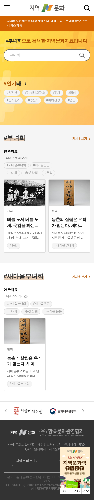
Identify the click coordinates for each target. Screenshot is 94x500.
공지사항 (70, 444)
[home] (47, 8)
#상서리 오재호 (35, 92)
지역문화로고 (58, 449)
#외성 (72, 92)
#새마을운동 (41, 165)
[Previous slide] (6, 411)
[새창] (24, 193)
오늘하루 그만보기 (70, 491)
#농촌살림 (31, 173)
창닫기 (86, 491)
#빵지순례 (13, 100)
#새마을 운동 (53, 311)
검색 (87, 8)
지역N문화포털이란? (21, 444)
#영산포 (33, 100)
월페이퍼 (40, 449)
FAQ (81, 444)
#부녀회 (12, 173)
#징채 (57, 92)
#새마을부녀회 (16, 165)
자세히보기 (79, 138)
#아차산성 (53, 100)
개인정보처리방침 (49, 444)
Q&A (28, 449)
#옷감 (48, 173)
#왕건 (71, 100)
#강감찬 (12, 92)
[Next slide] (84, 411)
